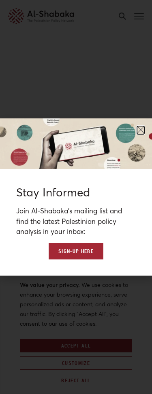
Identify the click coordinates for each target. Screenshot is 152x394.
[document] (76, 197)
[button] (140, 130)
